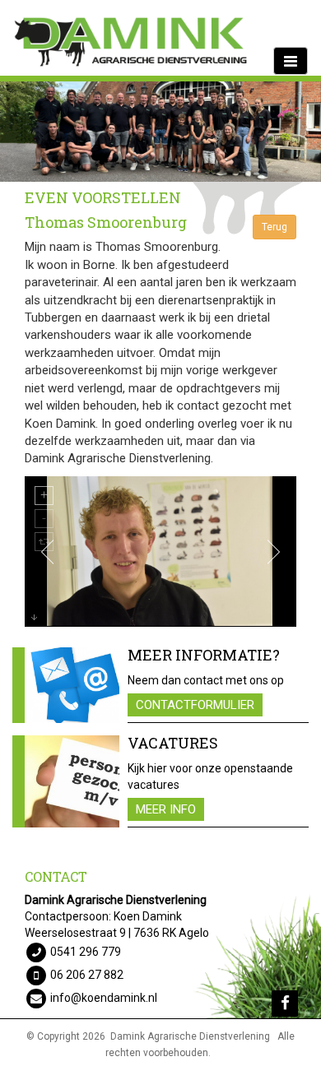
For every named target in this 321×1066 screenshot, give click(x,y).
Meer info (166, 809)
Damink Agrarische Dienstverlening (190, 1036)
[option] (160, 131)
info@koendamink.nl (103, 997)
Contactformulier (195, 705)
